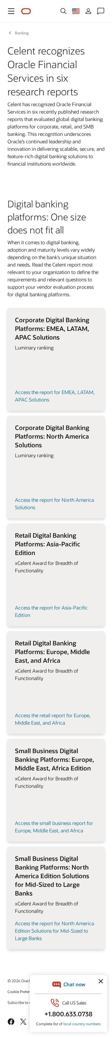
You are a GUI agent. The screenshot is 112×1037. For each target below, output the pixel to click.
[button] (11, 11)
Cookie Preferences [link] (23, 991)
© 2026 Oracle (19, 980)
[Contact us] (101, 11)
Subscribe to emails (23, 1002)
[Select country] (76, 11)
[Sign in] (88, 11)
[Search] (63, 11)
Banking (22, 32)
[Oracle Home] (26, 11)
